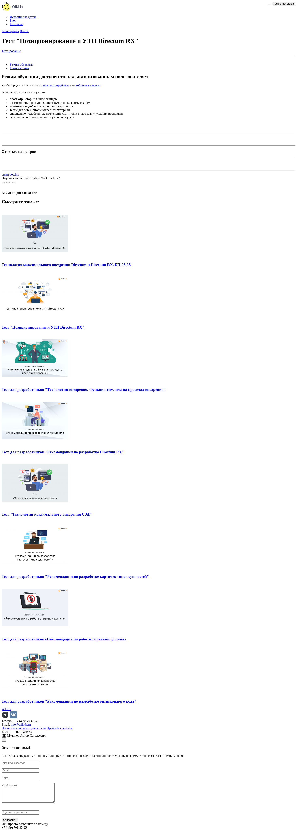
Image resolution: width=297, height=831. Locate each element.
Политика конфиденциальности (24, 728)
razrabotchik (11, 174)
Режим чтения (19, 68)
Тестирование (11, 51)
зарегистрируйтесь (56, 85)
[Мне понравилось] (3, 182)
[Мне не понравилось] (8, 182)
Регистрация (10, 31)
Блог (13, 20)
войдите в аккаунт (88, 85)
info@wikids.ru (21, 724)
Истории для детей (23, 17)
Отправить (9, 819)
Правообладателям (60, 728)
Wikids (6, 709)
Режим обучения (21, 64)
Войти (24, 31)
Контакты (16, 24)
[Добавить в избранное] (13, 182)
